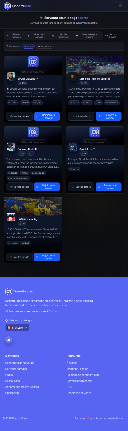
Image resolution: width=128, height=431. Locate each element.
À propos (72, 363)
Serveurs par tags (16, 369)
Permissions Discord (79, 381)
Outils (9, 375)
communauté (112, 102)
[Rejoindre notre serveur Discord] (8, 339)
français (37, 102)
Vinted (25, 172)
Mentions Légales (77, 369)
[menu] (120, 5)
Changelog (12, 393)
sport (98, 102)
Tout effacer (46, 46)
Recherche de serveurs (19, 363)
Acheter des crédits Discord (22, 387)
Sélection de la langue (20, 320)
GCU (69, 387)
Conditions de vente (79, 393)
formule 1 (87, 102)
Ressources (12, 381)
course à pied (38, 172)
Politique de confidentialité (83, 375)
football (25, 102)
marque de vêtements (18, 178)
